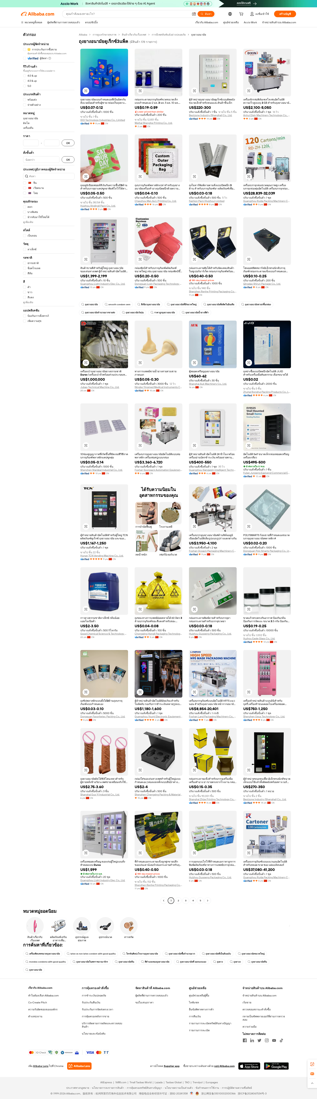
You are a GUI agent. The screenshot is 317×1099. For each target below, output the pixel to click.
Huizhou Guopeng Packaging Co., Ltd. (210, 633)
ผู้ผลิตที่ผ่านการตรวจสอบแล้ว (151, 995)
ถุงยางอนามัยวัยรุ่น (135, 312)
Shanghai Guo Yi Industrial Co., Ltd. (100, 794)
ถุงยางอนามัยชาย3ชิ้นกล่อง (258, 304)
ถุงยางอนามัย (91, 304)
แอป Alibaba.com (224, 1066)
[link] (312, 1064)
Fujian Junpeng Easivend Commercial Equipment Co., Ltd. (267, 472)
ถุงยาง (220, 962)
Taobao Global (174, 1082)
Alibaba (83, 34)
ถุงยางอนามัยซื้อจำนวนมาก (182, 953)
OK (68, 143)
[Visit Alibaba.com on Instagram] (267, 1040)
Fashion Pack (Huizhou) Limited (206, 201)
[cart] (242, 14)
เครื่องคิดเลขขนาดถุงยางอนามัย (44, 953)
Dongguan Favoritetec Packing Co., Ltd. (102, 716)
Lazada (159, 1082)
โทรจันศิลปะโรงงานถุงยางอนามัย (142, 953)
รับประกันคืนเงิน (91, 1002)
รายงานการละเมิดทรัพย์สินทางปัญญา (210, 1023)
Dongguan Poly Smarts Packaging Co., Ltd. (267, 550)
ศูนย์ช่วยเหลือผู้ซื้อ (199, 995)
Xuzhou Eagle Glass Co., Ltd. (259, 638)
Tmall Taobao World (141, 1082)
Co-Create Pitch (37, 1002)
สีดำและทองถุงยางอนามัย (157, 962)
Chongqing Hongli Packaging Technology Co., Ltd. (158, 633)
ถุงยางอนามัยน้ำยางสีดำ (197, 312)
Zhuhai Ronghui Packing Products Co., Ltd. (267, 391)
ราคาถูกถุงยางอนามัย (164, 312)
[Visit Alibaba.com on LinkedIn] (252, 1040)
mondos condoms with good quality (47, 962)
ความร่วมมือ (249, 1026)
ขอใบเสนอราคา (144, 1002)
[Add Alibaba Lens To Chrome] (79, 1066)
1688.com (120, 1082)
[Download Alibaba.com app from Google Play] (276, 1066)
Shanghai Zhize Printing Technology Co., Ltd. (213, 799)
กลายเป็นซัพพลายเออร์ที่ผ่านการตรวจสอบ (264, 1018)
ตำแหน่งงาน (35, 1016)
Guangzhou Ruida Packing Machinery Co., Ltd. (267, 201)
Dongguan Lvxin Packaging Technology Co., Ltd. (158, 283)
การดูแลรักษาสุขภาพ (104, 34)
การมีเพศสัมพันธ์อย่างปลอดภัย (169, 34)
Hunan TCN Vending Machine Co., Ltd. (101, 555)
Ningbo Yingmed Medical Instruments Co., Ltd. (158, 387)
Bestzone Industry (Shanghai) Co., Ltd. (210, 115)
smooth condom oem (119, 304)
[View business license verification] (191, 1093)
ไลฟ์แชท (194, 1002)
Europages (212, 1082)
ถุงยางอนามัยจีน (126, 962)
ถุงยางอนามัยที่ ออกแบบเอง (193, 962)
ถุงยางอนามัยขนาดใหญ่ (253, 953)
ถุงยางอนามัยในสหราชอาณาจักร (92, 962)
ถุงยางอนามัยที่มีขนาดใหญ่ (183, 304)
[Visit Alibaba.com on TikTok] (281, 1040)
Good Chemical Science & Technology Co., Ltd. (104, 633)
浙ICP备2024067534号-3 (252, 1093)
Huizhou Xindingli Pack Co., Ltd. (98, 205)
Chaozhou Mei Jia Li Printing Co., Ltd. (155, 201)
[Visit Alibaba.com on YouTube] (274, 1040)
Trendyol (198, 1082)
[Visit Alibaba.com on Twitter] (259, 1040)
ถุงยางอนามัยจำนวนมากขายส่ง (100, 312)
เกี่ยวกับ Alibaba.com (40, 987)
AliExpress (106, 1082)
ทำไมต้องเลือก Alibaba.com (43, 995)
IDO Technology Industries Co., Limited (102, 120)
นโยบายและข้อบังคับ (93, 1033)
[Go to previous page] (163, 900)
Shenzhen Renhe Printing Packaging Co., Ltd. (213, 291)
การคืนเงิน (195, 1016)
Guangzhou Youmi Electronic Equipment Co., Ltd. (158, 716)
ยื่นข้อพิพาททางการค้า (201, 1009)
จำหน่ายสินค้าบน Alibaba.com (259, 995)
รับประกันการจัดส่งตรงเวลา (97, 1009)
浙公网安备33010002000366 (218, 1093)
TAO (187, 1082)
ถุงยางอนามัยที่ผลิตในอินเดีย (220, 304)
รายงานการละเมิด (199, 1030)
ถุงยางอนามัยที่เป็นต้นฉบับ (218, 953)
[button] (194, 14)
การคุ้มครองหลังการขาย (95, 1016)
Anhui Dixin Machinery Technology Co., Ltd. (267, 115)
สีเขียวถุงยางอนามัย (150, 304)
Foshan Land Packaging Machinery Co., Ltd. (213, 716)
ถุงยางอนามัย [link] (198, 34)
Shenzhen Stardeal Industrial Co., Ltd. (101, 469)
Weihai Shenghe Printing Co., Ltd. (153, 122)
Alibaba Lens (40, 1066)
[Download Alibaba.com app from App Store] (249, 1066)
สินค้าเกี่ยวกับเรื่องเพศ (134, 34)
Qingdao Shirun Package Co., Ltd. (262, 283)
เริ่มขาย (247, 1002)
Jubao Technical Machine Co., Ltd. (99, 387)
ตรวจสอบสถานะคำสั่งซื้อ (257, 1009)
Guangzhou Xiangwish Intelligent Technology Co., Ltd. (213, 469)
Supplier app (172, 1066)
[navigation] (48, 468)
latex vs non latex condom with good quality (93, 953)
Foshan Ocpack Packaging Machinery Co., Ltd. (213, 550)
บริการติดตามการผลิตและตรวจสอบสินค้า (102, 1025)
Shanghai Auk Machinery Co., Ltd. (208, 383)
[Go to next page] (207, 900)
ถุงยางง (237, 962)
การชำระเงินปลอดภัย (94, 995)
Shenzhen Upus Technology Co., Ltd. (264, 716)
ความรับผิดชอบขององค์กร (43, 1009)
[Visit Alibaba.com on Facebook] (245, 1040)
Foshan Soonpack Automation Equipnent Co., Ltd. (158, 469)
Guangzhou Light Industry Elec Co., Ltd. (102, 283)
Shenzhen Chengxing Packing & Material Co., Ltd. (158, 794)
